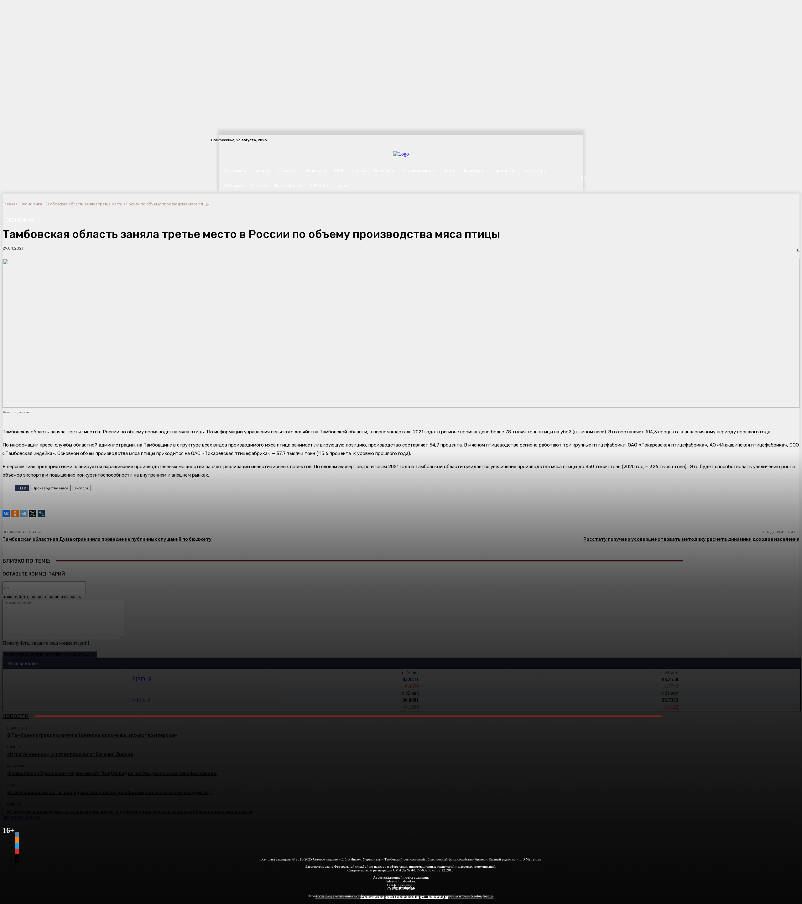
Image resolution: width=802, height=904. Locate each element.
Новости (16, 716)
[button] (583, 178)
